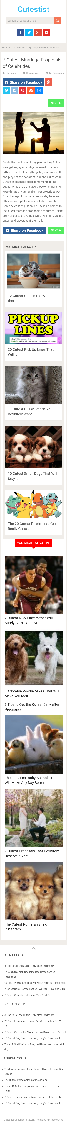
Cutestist (33, 9)
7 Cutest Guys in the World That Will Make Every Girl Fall (35, 1032)
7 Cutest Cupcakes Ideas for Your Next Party (29, 995)
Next (55, 103)
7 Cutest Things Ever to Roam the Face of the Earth (32, 1097)
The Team (11, 73)
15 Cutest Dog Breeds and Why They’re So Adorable (32, 1038)
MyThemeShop (55, 1119)
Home (4, 47)
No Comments (56, 73)
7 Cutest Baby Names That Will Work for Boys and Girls (34, 989)
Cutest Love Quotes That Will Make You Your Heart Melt (35, 982)
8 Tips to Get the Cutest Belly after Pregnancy (32, 707)
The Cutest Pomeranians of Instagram (25, 1080)
